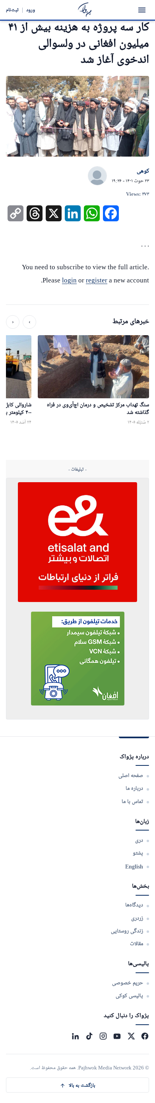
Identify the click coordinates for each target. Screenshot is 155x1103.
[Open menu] (142, 10)
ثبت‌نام (12, 9)
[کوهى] (97, 176)
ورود (30, 9)
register (96, 280)
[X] (131, 1036)
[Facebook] (145, 1036)
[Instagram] (103, 1036)
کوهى (143, 171)
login (69, 280)
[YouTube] (117, 1036)
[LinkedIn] (75, 1036)
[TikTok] (89, 1036)
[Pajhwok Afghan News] (85, 10)
